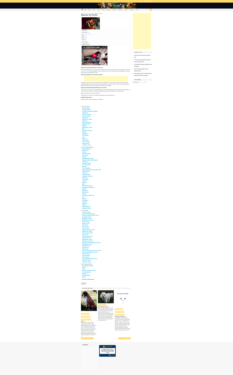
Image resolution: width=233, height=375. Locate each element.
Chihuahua (99, 71)
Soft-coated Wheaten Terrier (89, 252)
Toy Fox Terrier (86, 141)
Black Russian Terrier (87, 220)
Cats (94, 9)
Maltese (84, 125)
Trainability (84, 41)
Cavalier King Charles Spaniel (90, 111)
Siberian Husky (86, 275)
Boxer (82, 321)
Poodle (84, 193)
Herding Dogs (119, 314)
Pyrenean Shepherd (120, 316)
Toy (84, 34)
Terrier (87, 34)
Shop (137, 9)
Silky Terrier (85, 140)
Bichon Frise (85, 150)
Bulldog (84, 156)
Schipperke (85, 200)
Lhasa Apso (85, 179)
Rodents (108, 9)
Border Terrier (86, 221)
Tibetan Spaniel (86, 206)
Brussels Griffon (86, 109)
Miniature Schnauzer (87, 241)
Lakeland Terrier (86, 237)
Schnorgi (84, 201)
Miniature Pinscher (87, 130)
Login (141, 1)
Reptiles (120, 9)
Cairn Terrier (85, 226)
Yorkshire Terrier (86, 145)
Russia (88, 32)
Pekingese (85, 133)
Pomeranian (85, 135)
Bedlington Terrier (87, 218)
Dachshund (85, 117)
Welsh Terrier (85, 257)
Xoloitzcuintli (85, 143)
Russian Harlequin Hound (88, 270)
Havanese (84, 121)
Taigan (84, 277)
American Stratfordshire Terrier (90, 215)
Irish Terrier (85, 234)
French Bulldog (86, 168)
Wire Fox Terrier (86, 260)
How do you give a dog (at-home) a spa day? (142, 56)
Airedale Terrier (86, 212)
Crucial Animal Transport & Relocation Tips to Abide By (143, 65)
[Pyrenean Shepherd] (123, 298)
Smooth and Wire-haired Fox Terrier (91, 250)
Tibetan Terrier (86, 253)
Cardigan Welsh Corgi (88, 158)
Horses (114, 9)
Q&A (85, 9)
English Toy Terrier (85, 71)
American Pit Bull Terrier (88, 213)
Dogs (89, 9)
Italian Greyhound (87, 122)
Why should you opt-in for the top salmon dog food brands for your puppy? (143, 74)
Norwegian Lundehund (88, 187)
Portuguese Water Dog (88, 195)
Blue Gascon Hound (103, 306)
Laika (83, 269)
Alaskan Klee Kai (86, 148)
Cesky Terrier (85, 228)
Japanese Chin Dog (87, 176)
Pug (83, 137)
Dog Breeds (85, 314)
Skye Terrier (85, 249)
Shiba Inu (84, 203)
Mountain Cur (126, 338)
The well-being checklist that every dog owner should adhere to (142, 60)
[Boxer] (89, 300)
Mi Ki (83, 129)
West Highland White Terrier (89, 258)
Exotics (125, 9)
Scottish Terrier (86, 245)
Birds (99, 9)
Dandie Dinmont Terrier (88, 229)
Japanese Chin (86, 124)
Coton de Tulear (86, 116)
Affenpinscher (86, 108)
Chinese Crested (86, 114)
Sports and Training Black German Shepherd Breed (141, 69)
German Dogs (86, 316)
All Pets (131, 9)
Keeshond (84, 177)
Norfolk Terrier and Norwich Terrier (91, 242)
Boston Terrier (86, 223)
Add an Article (147, 1)
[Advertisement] (106, 78)
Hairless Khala (86, 171)
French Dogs (119, 312)
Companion (90, 34)
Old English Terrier (87, 244)
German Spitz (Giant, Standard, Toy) (91, 169)
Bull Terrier (85, 155)
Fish (103, 9)
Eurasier (84, 166)
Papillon (108, 71)
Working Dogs (86, 319)
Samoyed (84, 273)
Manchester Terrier (87, 127)
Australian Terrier (86, 217)
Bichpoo (84, 152)
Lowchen (84, 181)
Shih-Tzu (84, 138)
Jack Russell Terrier (87, 236)
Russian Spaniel (86, 272)
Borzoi (84, 267)
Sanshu (84, 198)
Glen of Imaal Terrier (87, 233)
